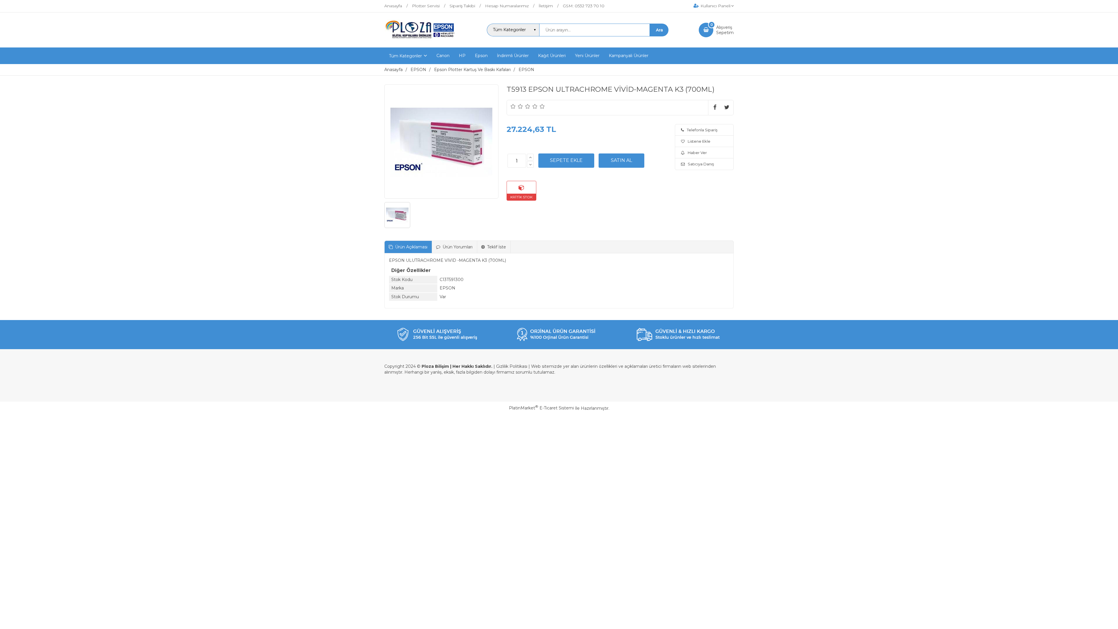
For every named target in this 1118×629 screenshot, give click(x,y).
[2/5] (517, 106)
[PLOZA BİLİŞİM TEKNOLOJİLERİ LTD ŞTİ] (420, 42)
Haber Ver (697, 152)
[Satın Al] (621, 160)
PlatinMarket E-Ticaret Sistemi (541, 408)
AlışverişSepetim (725, 30)
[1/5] (513, 106)
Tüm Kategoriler (405, 56)
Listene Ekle (699, 141)
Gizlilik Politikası (511, 366)
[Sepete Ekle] (566, 160)
